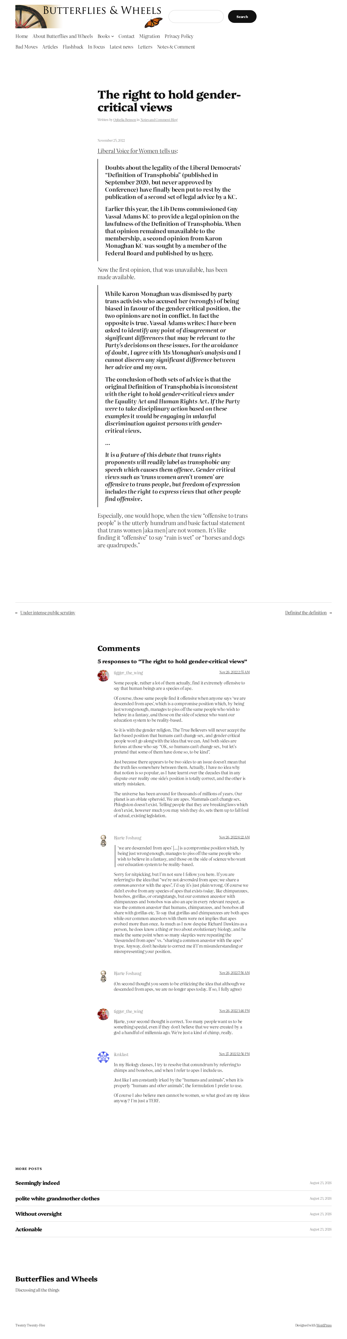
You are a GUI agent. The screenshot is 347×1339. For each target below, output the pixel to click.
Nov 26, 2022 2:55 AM (234, 672)
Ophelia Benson (124, 119)
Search (242, 16)
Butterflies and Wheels (56, 1278)
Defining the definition (306, 612)
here (205, 253)
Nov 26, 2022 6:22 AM (234, 837)
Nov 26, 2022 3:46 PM (234, 1010)
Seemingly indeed (37, 1183)
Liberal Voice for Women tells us (137, 150)
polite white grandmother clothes (57, 1198)
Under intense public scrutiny (47, 612)
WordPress (324, 1325)
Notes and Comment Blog (159, 119)
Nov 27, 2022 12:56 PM (234, 1053)
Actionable (28, 1229)
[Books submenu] (112, 35)
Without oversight (38, 1214)
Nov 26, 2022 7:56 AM (234, 972)
